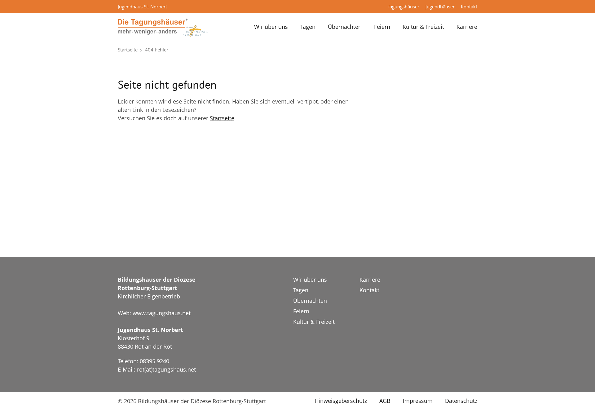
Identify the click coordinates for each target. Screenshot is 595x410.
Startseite (128, 49)
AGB (384, 400)
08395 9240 (154, 361)
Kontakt (469, 6)
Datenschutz (461, 400)
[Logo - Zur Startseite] (163, 27)
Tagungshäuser (403, 6)
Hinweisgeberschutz (341, 400)
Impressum (418, 400)
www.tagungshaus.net (162, 313)
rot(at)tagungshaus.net (166, 369)
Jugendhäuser (440, 6)
